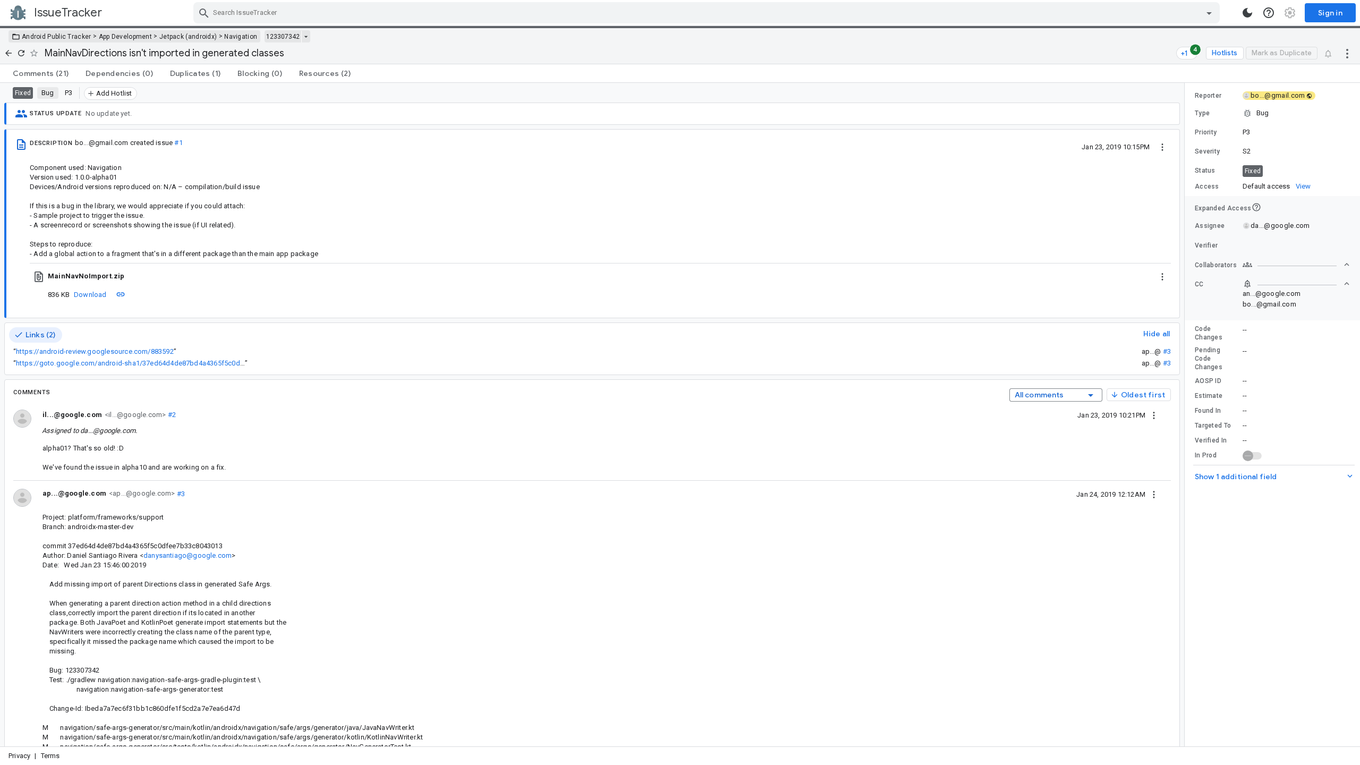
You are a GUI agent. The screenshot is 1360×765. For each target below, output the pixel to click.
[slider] (1186, 414)
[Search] (204, 12)
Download (90, 295)
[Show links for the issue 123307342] (305, 36)
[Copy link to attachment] (120, 294)
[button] (1272, 113)
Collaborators (1216, 265)
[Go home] (8, 53)
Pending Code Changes (1208, 358)
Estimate (1208, 396)
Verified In (1211, 440)
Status (1205, 170)
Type (1202, 113)
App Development (125, 36)
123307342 (283, 36)
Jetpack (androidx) (188, 36)
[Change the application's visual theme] (1247, 12)
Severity (1207, 151)
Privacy (19, 756)
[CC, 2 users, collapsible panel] (1296, 283)
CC (1199, 284)
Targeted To (1213, 425)
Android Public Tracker (56, 36)
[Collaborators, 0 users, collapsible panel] (1296, 264)
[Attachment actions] (1162, 276)
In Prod (1206, 455)
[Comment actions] (1153, 414)
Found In (1208, 410)
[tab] (40, 73)
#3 (1167, 351)
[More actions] (1347, 53)
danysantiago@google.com (187, 555)
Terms (50, 756)
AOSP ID (1208, 381)
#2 (171, 415)
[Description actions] (1162, 146)
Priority (1206, 132)
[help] (1268, 12)
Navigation (240, 36)
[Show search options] (1209, 12)
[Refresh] (21, 53)
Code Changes (1208, 333)
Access (1207, 186)
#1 (178, 143)
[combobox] (708, 12)
